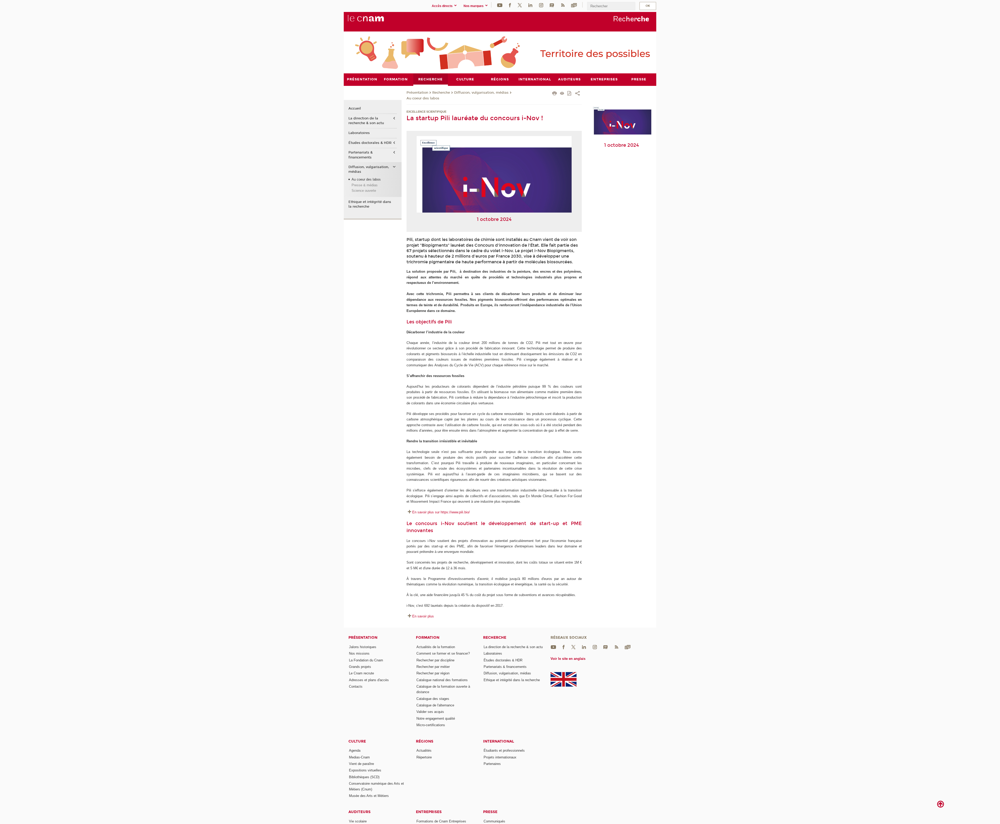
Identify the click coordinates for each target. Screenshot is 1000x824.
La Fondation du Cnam (366, 660)
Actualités (424, 750)
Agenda (354, 750)
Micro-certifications (430, 725)
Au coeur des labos (423, 98)
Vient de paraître (361, 764)
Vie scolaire (358, 821)
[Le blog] (551, 5)
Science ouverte (364, 191)
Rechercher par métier (433, 667)
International (498, 741)
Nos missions (359, 653)
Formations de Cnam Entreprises (441, 821)
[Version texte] (562, 93)
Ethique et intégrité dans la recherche (369, 204)
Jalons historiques (362, 647)
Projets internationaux (500, 757)
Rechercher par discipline (435, 660)
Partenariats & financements (360, 154)
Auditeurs (359, 812)
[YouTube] (500, 5)
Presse (490, 812)
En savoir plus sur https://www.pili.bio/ (441, 512)
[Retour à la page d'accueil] (374, 21)
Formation (427, 637)
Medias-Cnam (359, 757)
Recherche (441, 93)
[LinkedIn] (530, 5)
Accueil (354, 108)
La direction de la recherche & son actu (366, 120)
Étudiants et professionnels (504, 750)
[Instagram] (541, 5)
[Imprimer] (554, 94)
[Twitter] (519, 5)
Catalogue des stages (432, 699)
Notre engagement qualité (435, 718)
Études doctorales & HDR (369, 143)
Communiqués (494, 821)
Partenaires (492, 764)
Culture (357, 741)
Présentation (417, 93)
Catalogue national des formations (442, 680)
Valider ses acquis (430, 712)
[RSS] (562, 5)
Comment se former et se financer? (443, 653)
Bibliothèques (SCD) (364, 777)
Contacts (355, 686)
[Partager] (577, 94)
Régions (424, 741)
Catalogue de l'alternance (435, 705)
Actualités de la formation (435, 647)
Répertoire (424, 757)
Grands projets (360, 667)
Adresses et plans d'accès (369, 680)
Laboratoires (359, 133)
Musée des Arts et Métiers (369, 796)
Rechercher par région (432, 673)
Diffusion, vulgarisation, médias (481, 93)
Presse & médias (365, 185)
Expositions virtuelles (365, 770)
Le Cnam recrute (361, 673)
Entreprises (429, 812)
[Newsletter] (574, 5)
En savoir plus (423, 616)
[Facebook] (510, 5)
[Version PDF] (569, 93)
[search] (611, 6)
